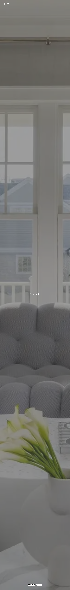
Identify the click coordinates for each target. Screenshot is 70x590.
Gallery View (30, 584)
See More (39, 584)
